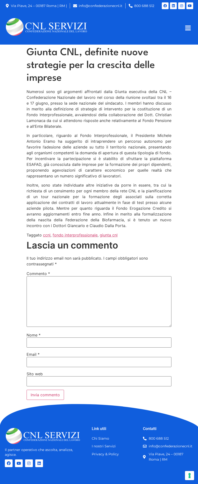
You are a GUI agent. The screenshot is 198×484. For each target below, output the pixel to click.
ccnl (46, 235)
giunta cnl (109, 235)
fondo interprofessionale (75, 235)
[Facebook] (165, 5)
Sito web (35, 374)
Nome (34, 335)
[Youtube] (189, 5)
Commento (38, 274)
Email (33, 354)
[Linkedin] (173, 5)
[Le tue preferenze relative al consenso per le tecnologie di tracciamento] (189, 475)
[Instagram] (181, 5)
